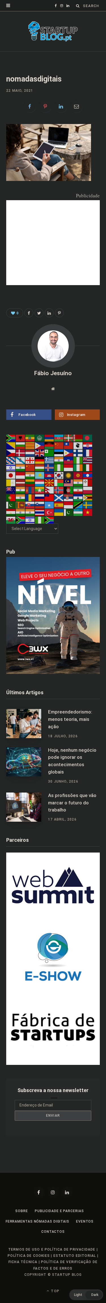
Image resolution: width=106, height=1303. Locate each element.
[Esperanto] (49, 452)
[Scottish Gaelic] (59, 497)
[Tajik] (11, 512)
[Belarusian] (78, 437)
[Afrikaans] (11, 437)
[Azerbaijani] (59, 437)
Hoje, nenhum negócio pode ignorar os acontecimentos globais (72, 761)
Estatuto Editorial (74, 1256)
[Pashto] (68, 490)
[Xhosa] (20, 519)
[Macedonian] (49, 482)
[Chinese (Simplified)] (59, 445)
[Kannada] (30, 475)
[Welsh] (11, 519)
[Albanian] (20, 437)
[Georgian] (30, 460)
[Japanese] (11, 475)
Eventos (85, 1221)
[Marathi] (20, 490)
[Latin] (11, 482)
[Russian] (40, 497)
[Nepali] (49, 490)
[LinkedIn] (61, 106)
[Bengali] (88, 437)
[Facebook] (39, 1192)
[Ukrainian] (59, 512)
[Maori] (11, 490)
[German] (40, 460)
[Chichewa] (49, 445)
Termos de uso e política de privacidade (52, 1249)
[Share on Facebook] (30, 106)
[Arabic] (40, 437)
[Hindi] (20, 467)
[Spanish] (59, 505)
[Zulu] (49, 519)
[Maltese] (88, 482)
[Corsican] (78, 445)
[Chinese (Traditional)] (68, 445)
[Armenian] (49, 437)
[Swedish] (88, 505)
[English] (40, 452)
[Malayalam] (78, 482)
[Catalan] (30, 445)
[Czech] (11, 452)
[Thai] (40, 512)
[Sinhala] (20, 505)
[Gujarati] (59, 460)
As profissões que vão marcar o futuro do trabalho (72, 803)
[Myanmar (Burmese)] (40, 490)
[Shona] (88, 497)
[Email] (77, 106)
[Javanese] (20, 475)
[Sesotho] (78, 497)
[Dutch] (30, 452)
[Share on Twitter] (39, 312)
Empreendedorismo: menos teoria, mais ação (70, 719)
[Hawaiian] (88, 460)
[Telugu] (30, 512)
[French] (88, 452)
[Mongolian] (30, 490)
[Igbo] (59, 467)
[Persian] (78, 490)
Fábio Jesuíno (53, 373)
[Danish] (20, 452)
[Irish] (78, 467)
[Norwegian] (59, 490)
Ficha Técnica (23, 1262)
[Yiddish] (30, 519)
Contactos (53, 1232)
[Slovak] (30, 505)
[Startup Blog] (53, 31)
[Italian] (88, 467)
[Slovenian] (40, 505)
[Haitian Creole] (68, 460)
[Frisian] (11, 460)
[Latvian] (20, 482)
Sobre (21, 1211)
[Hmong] (30, 467)
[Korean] (59, 475)
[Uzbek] (78, 512)
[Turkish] (49, 512)
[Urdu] (68, 512)
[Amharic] (30, 437)
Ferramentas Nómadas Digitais (37, 1221)
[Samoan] (49, 497)
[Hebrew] (11, 467)
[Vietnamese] (88, 512)
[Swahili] (78, 505)
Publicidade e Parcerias (59, 1211)
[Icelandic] (49, 467)
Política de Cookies (29, 1256)
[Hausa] (78, 460)
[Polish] (88, 490)
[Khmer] (49, 475)
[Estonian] (59, 452)
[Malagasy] (59, 482)
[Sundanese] (68, 505)
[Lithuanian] (30, 482)
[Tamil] (20, 512)
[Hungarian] (40, 467)
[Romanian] (30, 497)
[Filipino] (68, 452)
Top (54, 1291)
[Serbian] (68, 497)
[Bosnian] (11, 445)
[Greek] (49, 460)
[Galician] (20, 460)
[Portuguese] (11, 497)
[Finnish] (78, 452)
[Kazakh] (40, 475)
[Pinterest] (45, 106)
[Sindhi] (11, 505)
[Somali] (49, 505)
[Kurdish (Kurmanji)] (68, 475)
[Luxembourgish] (40, 482)
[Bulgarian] (20, 445)
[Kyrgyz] (78, 475)
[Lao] (88, 475)
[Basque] (68, 437)
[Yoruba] (40, 519)
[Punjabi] (20, 497)
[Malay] (68, 482)
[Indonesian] (68, 467)
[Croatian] (88, 445)
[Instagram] (53, 1192)
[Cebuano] (40, 445)
